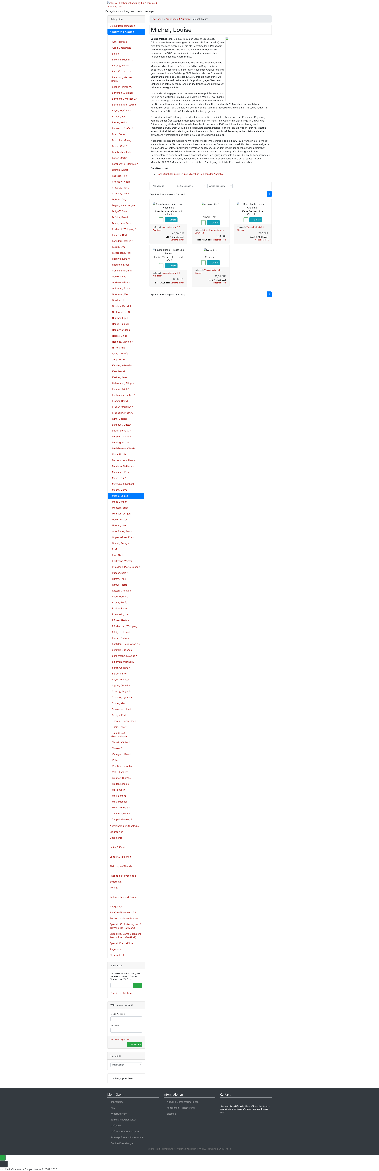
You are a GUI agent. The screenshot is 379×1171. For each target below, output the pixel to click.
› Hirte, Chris (117, 347)
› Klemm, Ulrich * (119, 389)
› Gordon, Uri (117, 300)
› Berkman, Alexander (122, 92)
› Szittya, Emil (118, 715)
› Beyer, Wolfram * (120, 110)
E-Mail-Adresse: (117, 1014)
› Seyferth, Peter (119, 679)
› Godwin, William (120, 282)
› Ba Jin (114, 53)
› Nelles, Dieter (118, 519)
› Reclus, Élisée (118, 602)
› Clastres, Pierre (119, 187)
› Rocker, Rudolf (119, 608)
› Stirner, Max (117, 703)
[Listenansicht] (267, 186)
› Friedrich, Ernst (119, 264)
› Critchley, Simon (120, 193)
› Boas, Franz (117, 134)
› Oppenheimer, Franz (122, 537)
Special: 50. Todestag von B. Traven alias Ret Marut (126, 926)
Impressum (116, 1101)
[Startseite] (242, 6)
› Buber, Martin (118, 157)
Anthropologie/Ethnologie (124, 825)
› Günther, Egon (119, 317)
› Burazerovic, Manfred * (124, 163)
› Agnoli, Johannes (120, 47)
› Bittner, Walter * (120, 122)
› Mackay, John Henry (122, 460)
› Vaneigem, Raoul (120, 754)
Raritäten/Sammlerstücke (124, 912)
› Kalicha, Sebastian (121, 365)
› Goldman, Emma (120, 288)
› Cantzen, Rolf (118, 175)
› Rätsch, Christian (120, 590)
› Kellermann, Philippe (122, 383)
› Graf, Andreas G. (120, 312)
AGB (112, 1107)
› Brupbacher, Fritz (120, 152)
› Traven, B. (116, 748)
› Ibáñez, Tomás (119, 353)
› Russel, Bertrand (120, 638)
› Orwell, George (119, 543)
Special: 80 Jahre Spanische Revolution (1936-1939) (125, 935)
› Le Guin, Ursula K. (121, 436)
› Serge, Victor (118, 673)
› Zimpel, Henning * (121, 819)
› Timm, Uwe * (118, 726)
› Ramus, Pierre (118, 584)
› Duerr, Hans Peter (121, 223)
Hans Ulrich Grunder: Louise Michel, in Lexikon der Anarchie (190, 173)
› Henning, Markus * (121, 341)
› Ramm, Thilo (118, 578)
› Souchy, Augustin (120, 691)
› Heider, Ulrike (118, 335)
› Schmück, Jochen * (122, 649)
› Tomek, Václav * (120, 742)
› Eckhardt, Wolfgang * (123, 229)
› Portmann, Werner (121, 560)
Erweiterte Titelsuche (122, 993)
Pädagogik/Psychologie (123, 875)
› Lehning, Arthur (119, 442)
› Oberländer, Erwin (121, 531)
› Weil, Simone (118, 795)
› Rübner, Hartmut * (121, 620)
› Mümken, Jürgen (120, 513)
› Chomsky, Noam (120, 181)
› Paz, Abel (116, 555)
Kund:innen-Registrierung (180, 1107)
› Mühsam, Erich (119, 507)
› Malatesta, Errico (120, 472)
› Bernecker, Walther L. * (124, 98)
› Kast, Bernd (117, 371)
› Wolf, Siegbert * (120, 807)
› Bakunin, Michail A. (121, 59)
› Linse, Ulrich (118, 454)
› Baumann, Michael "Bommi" (121, 79)
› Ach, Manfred (118, 41)
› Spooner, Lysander (121, 697)
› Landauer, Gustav (120, 424)
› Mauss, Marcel (119, 489)
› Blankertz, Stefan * (121, 128)
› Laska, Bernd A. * (120, 430)
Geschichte (116, 837)
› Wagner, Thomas (120, 777)
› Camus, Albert (119, 169)
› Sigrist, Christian (120, 685)
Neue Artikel (117, 955)
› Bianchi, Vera (118, 116)
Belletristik (116, 881)
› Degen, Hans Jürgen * (123, 205)
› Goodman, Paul (119, 294)
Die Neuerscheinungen (122, 25)
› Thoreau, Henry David (123, 721)
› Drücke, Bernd (119, 217)
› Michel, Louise (119, 495)
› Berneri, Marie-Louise (123, 104)
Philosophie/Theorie (121, 866)
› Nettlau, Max (118, 525)
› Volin (114, 760)
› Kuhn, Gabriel (118, 418)
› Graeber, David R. (121, 306)
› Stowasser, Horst (120, 709)
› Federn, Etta (118, 246)
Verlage (114, 887)
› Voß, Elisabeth (119, 771)
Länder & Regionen (120, 856)
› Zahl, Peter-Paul (120, 813)
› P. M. (113, 549)
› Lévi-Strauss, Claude (122, 448)
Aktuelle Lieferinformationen (182, 1101)
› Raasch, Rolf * (119, 572)
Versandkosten (177, 240)
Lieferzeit (115, 1125)
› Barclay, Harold (119, 65)
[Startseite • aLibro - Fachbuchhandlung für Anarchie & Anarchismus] (133, 5)
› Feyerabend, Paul (120, 252)
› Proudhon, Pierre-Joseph (125, 566)
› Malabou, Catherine (122, 466)
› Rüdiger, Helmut (120, 632)
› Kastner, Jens (118, 377)
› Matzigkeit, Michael (122, 483)
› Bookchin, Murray (121, 140)
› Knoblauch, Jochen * (122, 395)
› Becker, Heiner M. (121, 86)
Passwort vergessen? (120, 1039)
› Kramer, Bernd (119, 400)
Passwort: (114, 1025)
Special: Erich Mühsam (122, 943)
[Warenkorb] (258, 6)
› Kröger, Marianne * (121, 406)
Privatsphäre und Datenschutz (126, 1137)
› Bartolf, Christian (120, 71)
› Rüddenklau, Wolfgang (123, 626)
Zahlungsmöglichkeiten (122, 1119)
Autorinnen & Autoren (122, 31)
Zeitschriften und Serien (123, 897)
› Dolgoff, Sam (118, 211)
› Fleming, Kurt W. (120, 258)
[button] (250, 6)
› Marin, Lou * (118, 478)
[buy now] (161, 219)
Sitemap (170, 1113)
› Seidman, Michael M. (122, 661)
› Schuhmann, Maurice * (123, 655)
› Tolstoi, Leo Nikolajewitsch (118, 734)
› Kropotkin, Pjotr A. (121, 412)
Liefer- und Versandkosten (124, 1131)
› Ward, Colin (117, 789)
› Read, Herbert (119, 596)
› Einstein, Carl (118, 235)
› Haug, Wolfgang (120, 329)
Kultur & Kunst (117, 847)
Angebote (115, 949)
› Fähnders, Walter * (121, 240)
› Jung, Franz (117, 359)
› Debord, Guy (118, 199)
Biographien (116, 831)
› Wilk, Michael (118, 801)
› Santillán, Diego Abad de (125, 643)
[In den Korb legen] (137, 985)
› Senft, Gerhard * (120, 667)
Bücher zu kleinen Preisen (124, 918)
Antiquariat (116, 906)
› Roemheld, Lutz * (120, 614)
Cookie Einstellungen (121, 1143)
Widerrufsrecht (118, 1113)
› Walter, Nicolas (119, 783)
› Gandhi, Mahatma (121, 270)
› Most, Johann (118, 501)
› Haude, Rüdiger (119, 323)
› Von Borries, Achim (121, 766)
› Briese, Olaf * (118, 146)
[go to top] (3, 1157)
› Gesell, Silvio (118, 276)
